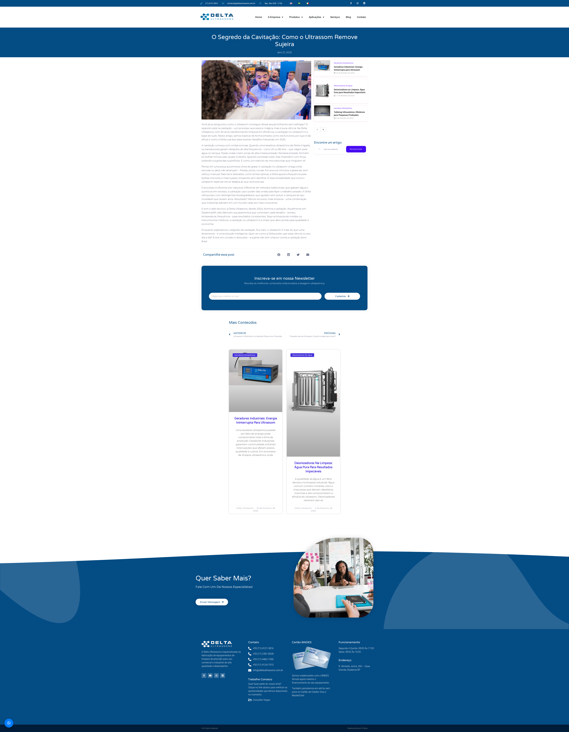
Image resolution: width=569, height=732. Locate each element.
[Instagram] (357, 3)
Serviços (335, 17)
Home (258, 17)
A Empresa (274, 17)
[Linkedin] (364, 3)
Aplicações (315, 17)
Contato (361, 17)
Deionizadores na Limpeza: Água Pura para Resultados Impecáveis (313, 467)
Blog (348, 17)
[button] (279, 255)
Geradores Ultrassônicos (343, 63)
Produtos (294, 17)
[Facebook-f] (351, 3)
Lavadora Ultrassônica (343, 108)
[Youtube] (210, 675)
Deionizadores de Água (343, 86)
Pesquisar (356, 149)
